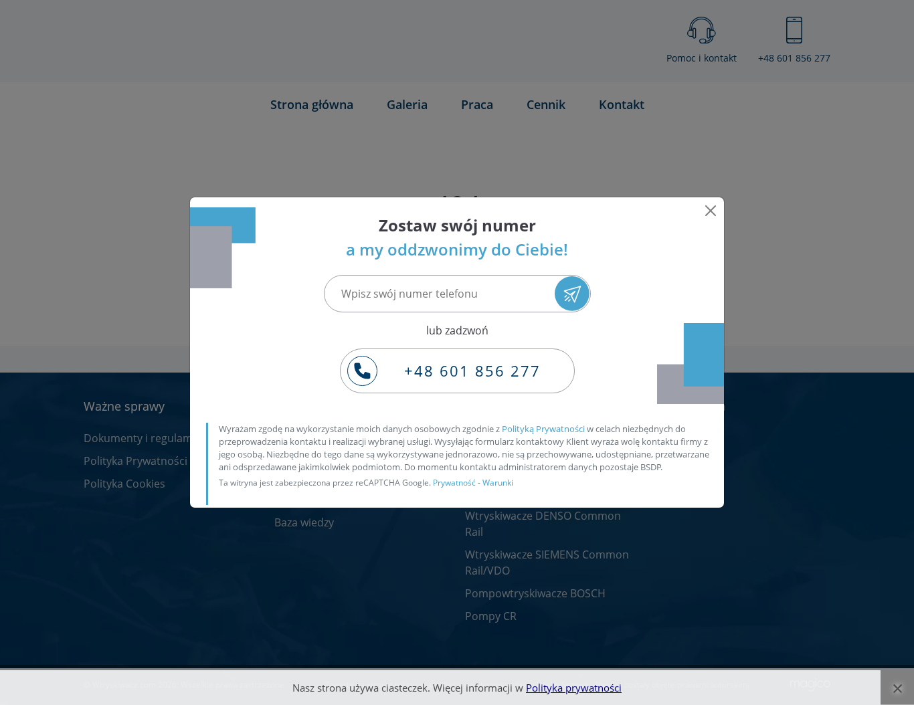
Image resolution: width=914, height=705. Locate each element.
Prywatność (454, 482)
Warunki (497, 482)
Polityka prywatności (574, 687)
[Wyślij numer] (571, 293)
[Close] (711, 211)
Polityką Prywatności (543, 429)
